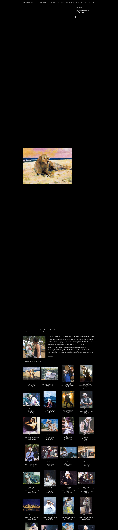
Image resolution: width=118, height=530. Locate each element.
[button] (70, 2)
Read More (51, 356)
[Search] (93, 2)
